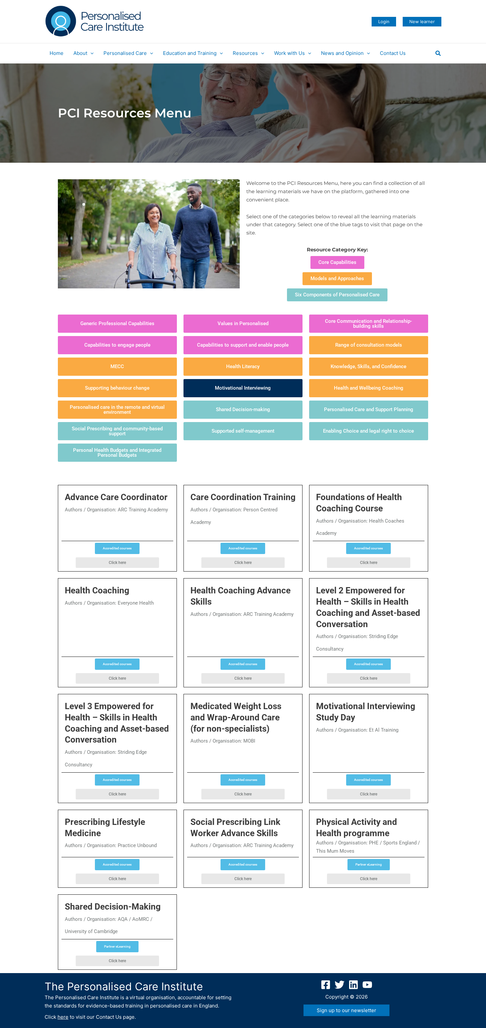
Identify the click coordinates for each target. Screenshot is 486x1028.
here (63, 1017)
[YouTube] (367, 985)
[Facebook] (326, 985)
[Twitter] (339, 985)
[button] (384, 21)
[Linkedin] (353, 985)
